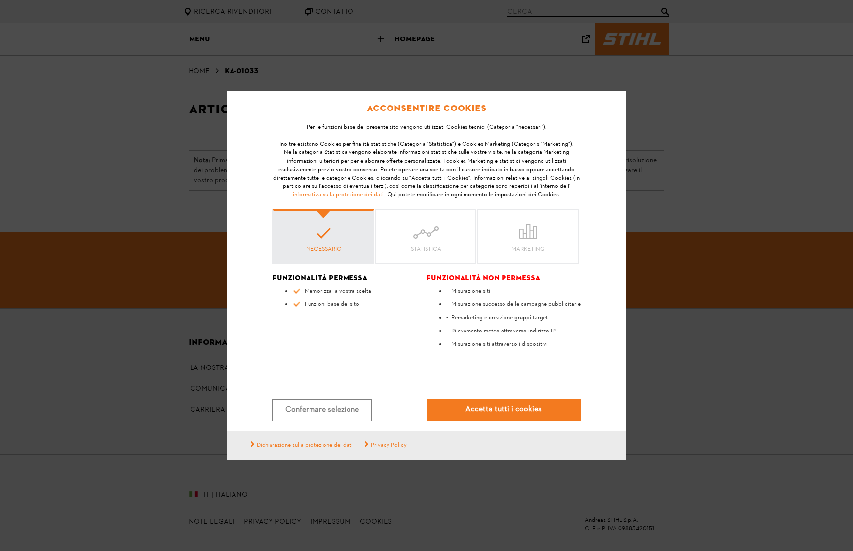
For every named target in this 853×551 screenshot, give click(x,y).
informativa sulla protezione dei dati (338, 195)
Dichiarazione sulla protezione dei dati (305, 445)
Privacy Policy (389, 445)
